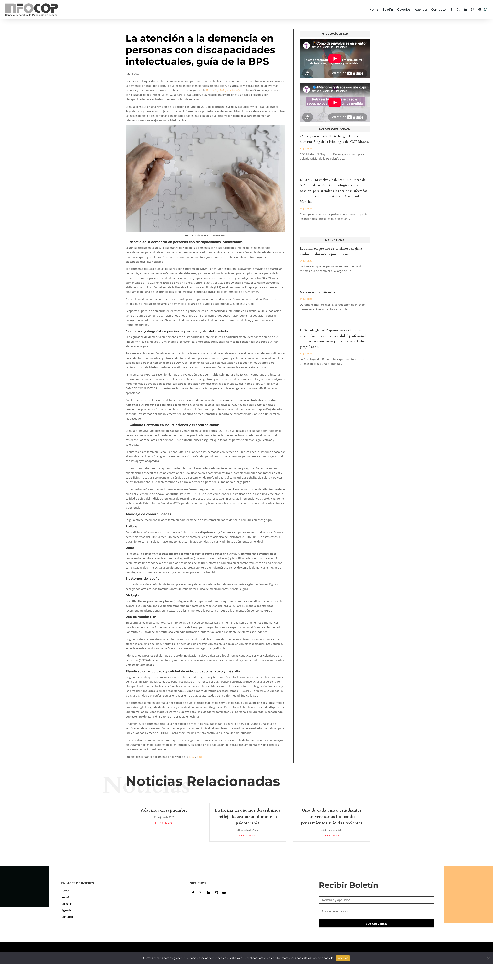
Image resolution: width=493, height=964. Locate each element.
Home (374, 10)
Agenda (421, 10)
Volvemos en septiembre (318, 292)
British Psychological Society (223, 90)
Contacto (438, 10)
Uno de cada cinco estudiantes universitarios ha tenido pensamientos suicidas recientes (331, 816)
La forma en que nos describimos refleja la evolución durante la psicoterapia (247, 816)
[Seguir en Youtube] (224, 893)
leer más (164, 823)
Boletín (388, 10)
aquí (200, 757)
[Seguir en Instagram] (216, 893)
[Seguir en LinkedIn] (208, 893)
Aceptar (343, 958)
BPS (191, 757)
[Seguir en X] (201, 893)
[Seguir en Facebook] (193, 893)
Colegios (404, 10)
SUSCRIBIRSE (376, 923)
